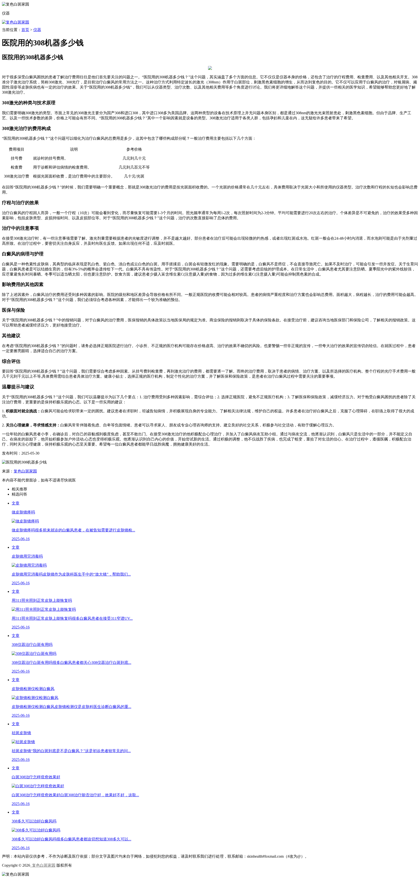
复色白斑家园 (25, 471)
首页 (25, 30)
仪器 (37, 30)
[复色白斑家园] (15, 22)
